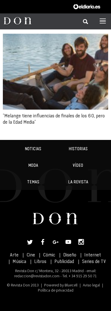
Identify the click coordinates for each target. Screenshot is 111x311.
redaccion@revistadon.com (36, 275)
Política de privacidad (55, 290)
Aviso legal (91, 285)
